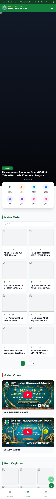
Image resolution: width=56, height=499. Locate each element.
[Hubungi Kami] (51, 479)
